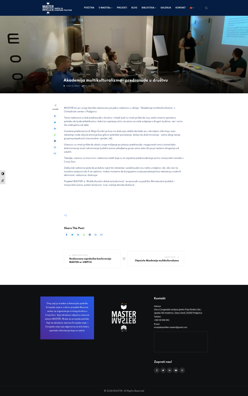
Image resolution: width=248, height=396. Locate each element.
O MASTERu (105, 8)
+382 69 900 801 (161, 320)
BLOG (134, 8)
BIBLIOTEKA (148, 8)
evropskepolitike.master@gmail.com (170, 327)
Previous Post (80, 255)
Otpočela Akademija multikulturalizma (157, 261)
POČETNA (89, 8)
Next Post (170, 257)
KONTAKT (180, 8)
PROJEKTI (122, 8)
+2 (65, 215)
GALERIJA (166, 8)
